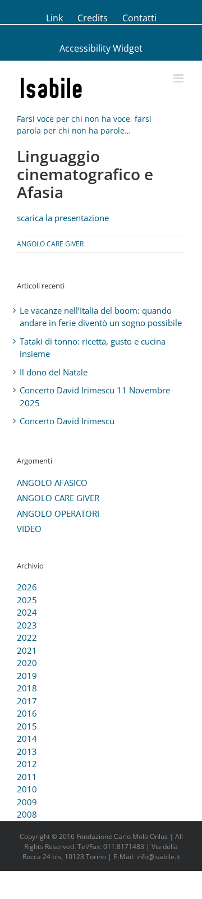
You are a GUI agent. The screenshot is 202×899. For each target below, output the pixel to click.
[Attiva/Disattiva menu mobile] (179, 78)
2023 (27, 625)
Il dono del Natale (54, 372)
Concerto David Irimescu (67, 420)
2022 (27, 637)
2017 (27, 701)
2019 (27, 675)
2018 (27, 688)
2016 (27, 713)
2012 (27, 763)
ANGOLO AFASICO (52, 482)
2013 (27, 751)
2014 (27, 738)
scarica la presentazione (63, 217)
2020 (27, 662)
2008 (27, 814)
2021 (27, 650)
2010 (27, 789)
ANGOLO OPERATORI (58, 513)
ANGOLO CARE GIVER (50, 244)
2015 (27, 726)
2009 (27, 802)
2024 (27, 612)
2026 (27, 587)
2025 (27, 600)
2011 (27, 776)
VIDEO (29, 528)
